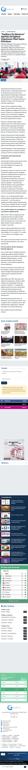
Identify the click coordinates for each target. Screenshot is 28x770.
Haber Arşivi (5, 731)
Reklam (11, 747)
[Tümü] (26, 463)
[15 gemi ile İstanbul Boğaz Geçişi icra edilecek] (7, 339)
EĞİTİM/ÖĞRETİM (11, 31)
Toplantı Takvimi (9, 766)
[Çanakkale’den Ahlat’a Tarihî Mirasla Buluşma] (7, 352)
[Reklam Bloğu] (14, 449)
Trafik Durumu (6, 725)
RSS (4, 754)
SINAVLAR (16, 740)
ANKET (15, 741)
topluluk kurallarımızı (13, 387)
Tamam (24, 763)
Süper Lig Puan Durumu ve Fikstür (10, 727)
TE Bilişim (17, 758)
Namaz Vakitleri (6, 724)
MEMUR (10, 14)
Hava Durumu (6, 722)
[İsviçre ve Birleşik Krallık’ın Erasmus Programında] (7, 326)
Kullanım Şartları (13, 745)
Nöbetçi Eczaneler (7, 721)
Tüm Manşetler (6, 728)
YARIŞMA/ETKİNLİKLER (7, 741)
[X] (14, 717)
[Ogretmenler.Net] (7, 9)
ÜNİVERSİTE (14, 737)
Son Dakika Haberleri (7, 730)
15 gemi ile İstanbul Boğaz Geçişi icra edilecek (5, 345)
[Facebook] (11, 717)
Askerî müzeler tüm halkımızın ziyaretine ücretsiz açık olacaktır (20, 332)
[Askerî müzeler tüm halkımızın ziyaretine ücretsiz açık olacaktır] (21, 326)
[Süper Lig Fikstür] (26, 606)
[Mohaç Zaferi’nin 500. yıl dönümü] (21, 352)
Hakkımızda (4, 744)
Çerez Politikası (22, 745)
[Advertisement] (14, 424)
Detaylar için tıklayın (14, 601)
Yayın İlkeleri (5, 745)
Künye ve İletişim (13, 744)
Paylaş (4, 80)
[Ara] (24, 9)
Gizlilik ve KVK (5, 747)
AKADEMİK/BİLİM (6, 738)
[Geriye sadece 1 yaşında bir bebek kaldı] (21, 339)
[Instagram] (16, 717)
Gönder (4, 383)
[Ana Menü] (26, 9)
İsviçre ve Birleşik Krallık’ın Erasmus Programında (5, 332)
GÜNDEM (3, 14)
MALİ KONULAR (15, 738)
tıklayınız (3, 312)
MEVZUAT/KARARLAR (7, 740)
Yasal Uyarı (18, 747)
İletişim (20, 744)
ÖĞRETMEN (16, 14)
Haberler (3, 31)
